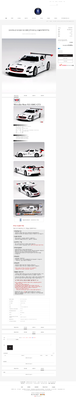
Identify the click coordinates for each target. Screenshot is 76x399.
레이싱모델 (54, 21)
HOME (12, 18)
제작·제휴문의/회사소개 (65, 18)
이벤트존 (55, 18)
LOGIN (50, 1)
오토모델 (19, 18)
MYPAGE (56, 1)
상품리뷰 (33, 95)
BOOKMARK (60, 1)
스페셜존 (48, 18)
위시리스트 (65, 61)
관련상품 (25, 95)
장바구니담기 (65, 58)
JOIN (53, 1)
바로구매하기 (65, 55)
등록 (10, 347)
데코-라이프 (34, 18)
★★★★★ (34, 337)
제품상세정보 (16, 95)
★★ (24, 337)
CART (64, 1)
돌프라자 (26, 18)
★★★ (27, 337)
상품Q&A (42, 95)
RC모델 (41, 18)
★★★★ (30, 337)
